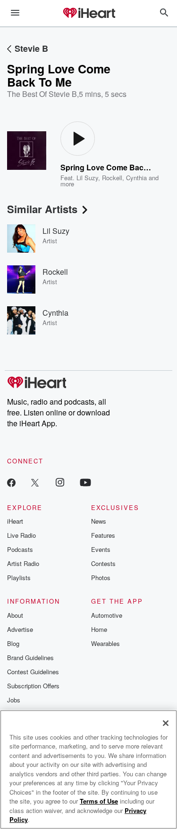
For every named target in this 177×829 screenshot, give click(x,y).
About (15, 615)
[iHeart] (88, 13)
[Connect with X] (35, 482)
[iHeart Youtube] (85, 482)
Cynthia (136, 177)
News (98, 521)
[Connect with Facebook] (11, 482)
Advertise (20, 629)
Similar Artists (42, 208)
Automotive (106, 615)
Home (99, 629)
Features (103, 535)
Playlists (19, 577)
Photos (100, 577)
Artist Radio (23, 563)
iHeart (15, 521)
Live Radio (21, 535)
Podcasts (20, 549)
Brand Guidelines (30, 657)
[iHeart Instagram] (60, 482)
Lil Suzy (87, 177)
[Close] (165, 723)
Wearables (105, 643)
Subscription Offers (33, 685)
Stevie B (31, 48)
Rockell (112, 177)
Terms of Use (99, 801)
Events (100, 549)
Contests (103, 563)
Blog (13, 643)
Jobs (13, 699)
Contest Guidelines (33, 671)
